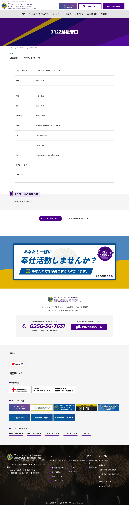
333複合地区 (86, 433)
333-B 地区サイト (16, 433)
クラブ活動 (79, 14)
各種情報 (104, 14)
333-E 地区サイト (70, 433)
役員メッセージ (76, 467)
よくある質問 (92, 14)
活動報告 (74, 471)
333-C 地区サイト (34, 433)
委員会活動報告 (93, 461)
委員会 (68, 14)
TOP (23, 14)
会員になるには (57, 476)
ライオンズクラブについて (38, 14)
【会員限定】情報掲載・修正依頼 (110, 475)
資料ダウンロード (105, 481)
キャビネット (57, 14)
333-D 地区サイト (52, 433)
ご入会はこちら (91, 6)
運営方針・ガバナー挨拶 (78, 461)
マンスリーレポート (106, 486)
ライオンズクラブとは (59, 468)
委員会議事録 (93, 467)
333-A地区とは (56, 472)
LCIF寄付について (57, 480)
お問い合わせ (115, 6)
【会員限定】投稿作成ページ (109, 469)
